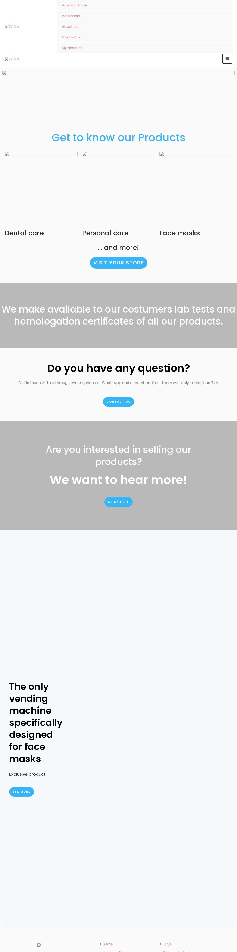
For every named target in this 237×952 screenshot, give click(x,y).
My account (72, 47)
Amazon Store (74, 5)
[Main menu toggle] (227, 59)
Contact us (72, 37)
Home (107, 944)
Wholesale (71, 15)
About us (70, 26)
